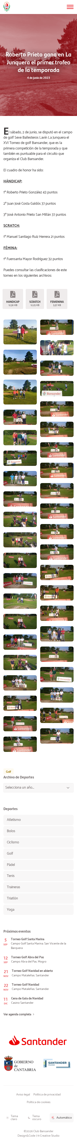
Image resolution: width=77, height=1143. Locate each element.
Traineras (13, 887)
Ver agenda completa (17, 1014)
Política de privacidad (47, 1094)
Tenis (11, 876)
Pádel (11, 865)
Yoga (10, 910)
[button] (70, 7)
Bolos (11, 831)
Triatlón (12, 898)
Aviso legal (23, 1094)
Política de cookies (38, 1102)
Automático (64, 1117)
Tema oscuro (36, 1118)
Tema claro (14, 1118)
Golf (8, 771)
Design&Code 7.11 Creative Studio (38, 1135)
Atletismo (14, 820)
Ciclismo (13, 842)
